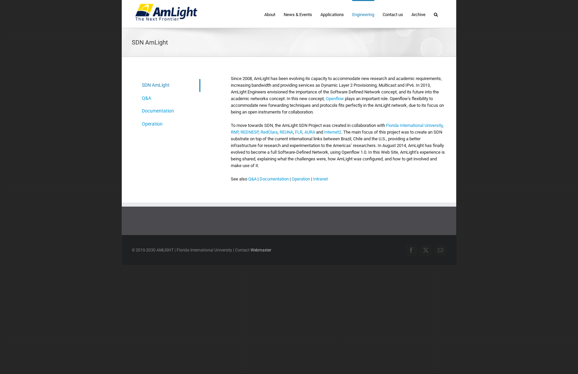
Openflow (335, 98)
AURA (309, 132)
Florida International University (414, 125)
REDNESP (249, 132)
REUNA (286, 132)
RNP (234, 132)
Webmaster (261, 250)
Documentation (274, 178)
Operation (301, 178)
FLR (298, 132)
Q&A (252, 178)
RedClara (269, 132)
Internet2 (332, 132)
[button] (436, 14)
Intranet (320, 178)
